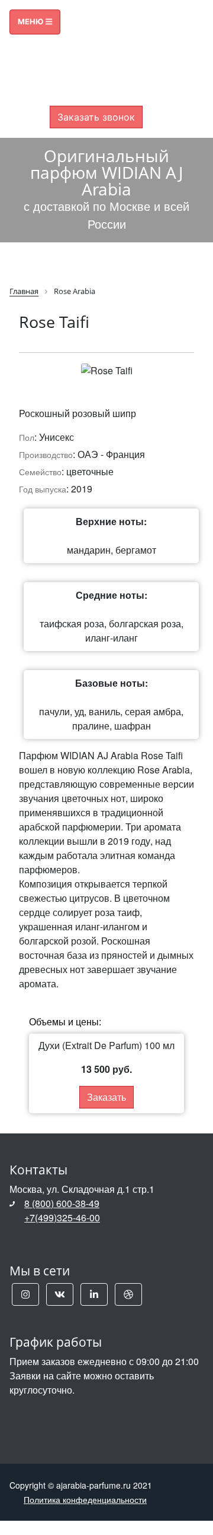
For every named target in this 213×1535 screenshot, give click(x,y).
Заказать (106, 1097)
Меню (32, 21)
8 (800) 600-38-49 (61, 1203)
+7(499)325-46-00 (62, 1217)
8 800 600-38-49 (96, 56)
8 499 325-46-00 (96, 70)
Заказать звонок (96, 117)
